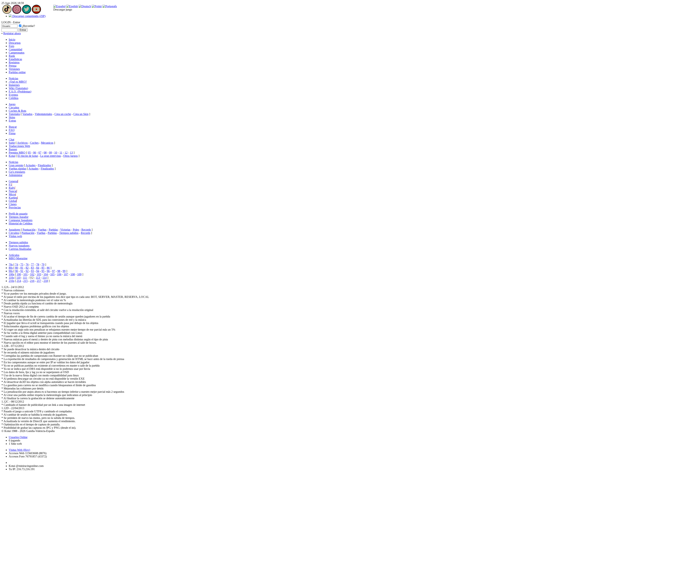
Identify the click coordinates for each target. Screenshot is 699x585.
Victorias (65, 229)
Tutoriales (14, 114)
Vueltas (42, 229)
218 (46, 280)
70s (11, 264)
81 (21, 267)
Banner (13, 149)
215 (25, 280)
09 (50, 152)
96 (48, 271)
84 (37, 267)
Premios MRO (17, 152)
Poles (76, 229)
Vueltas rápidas (17, 168)
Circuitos (14, 107)
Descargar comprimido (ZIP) (29, 16)
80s (11, 267)
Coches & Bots (17, 110)
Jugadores (14, 229)
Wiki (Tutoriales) (18, 88)
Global (13, 200)
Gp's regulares (17, 171)
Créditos (13, 98)
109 (79, 274)
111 (25, 277)
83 (32, 267)
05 (29, 152)
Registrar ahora (12, 33)
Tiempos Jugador (18, 216)
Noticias (13, 78)
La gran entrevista (50, 155)
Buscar (13, 126)
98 (58, 271)
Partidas (53, 229)
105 (52, 274)
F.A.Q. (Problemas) (20, 91)
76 (27, 264)
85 (43, 267)
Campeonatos (16, 52)
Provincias (15, 207)
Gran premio (16, 165)
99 (64, 271)
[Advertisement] (12, 528)
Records (86, 229)
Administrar (15, 175)
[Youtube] (36, 12)
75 (21, 264)
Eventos (13, 94)
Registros (14, 62)
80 (16, 267)
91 (21, 271)
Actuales (30, 165)
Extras (12, 120)
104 (46, 274)
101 (25, 274)
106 (59, 274)
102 (32, 274)
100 (19, 274)
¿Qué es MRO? (18, 81)
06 (34, 152)
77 (32, 264)
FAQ (12, 130)
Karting (13, 197)
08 (45, 152)
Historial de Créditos (20, 223)
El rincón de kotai (27, 155)
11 (61, 152)
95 (43, 271)
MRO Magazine (18, 258)
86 (48, 267)
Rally (12, 187)
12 (66, 152)
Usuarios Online (18, 437)
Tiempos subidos (68, 232)
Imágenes (14, 85)
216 (32, 280)
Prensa (12, 65)
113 (38, 277)
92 (27, 271)
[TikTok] (6, 12)
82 (27, 267)
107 (66, 274)
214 (19, 280)
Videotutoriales (43, 114)
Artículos (14, 255)
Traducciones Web (19, 146)
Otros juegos (70, 155)
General (13, 181)
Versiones (14, 69)
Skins (12, 117)
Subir (12, 142)
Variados (27, 114)
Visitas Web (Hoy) (19, 449)
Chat (11, 139)
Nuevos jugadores (19, 245)
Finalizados (44, 165)
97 (53, 271)
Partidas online (17, 72)
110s (11, 277)
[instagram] (16, 12)
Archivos (22, 142)
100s (11, 274)
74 (16, 264)
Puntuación (29, 229)
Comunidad (15, 49)
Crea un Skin (80, 114)
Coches (34, 142)
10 (55, 152)
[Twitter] (26, 12)
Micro (12, 194)
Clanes (13, 204)
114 (44, 277)
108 (72, 274)
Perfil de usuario (18, 213)
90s (11, 271)
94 (37, 271)
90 (16, 271)
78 (37, 264)
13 (71, 152)
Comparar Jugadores (20, 220)
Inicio (12, 39)
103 (39, 274)
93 (32, 271)
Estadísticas (15, 59)
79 (43, 264)
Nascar (13, 191)
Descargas (15, 42)
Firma (12, 133)
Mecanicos (47, 142)
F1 (10, 184)
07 (39, 152)
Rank (12, 55)
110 (18, 277)
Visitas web (15, 236)
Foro (11, 46)
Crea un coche (62, 114)
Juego (12, 104)
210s (11, 280)
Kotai (12, 155)
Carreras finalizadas (20, 248)
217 (39, 280)
